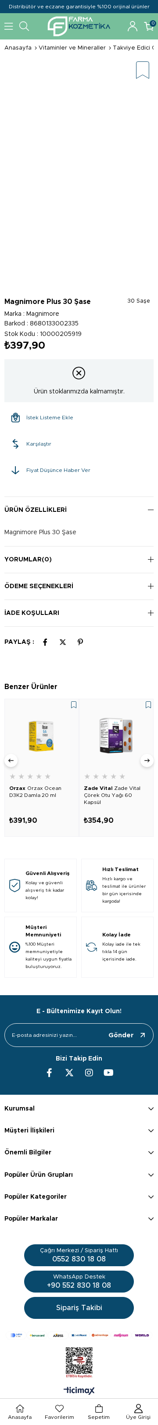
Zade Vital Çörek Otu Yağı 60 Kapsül (112, 795)
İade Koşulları (31, 613)
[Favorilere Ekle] (142, 70)
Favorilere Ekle (73, 704)
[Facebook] (49, 1073)
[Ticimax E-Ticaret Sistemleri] (79, 1391)
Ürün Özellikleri (35, 510)
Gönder (121, 1035)
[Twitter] (69, 1073)
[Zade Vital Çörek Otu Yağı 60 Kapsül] (116, 736)
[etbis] (79, 1362)
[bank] (79, 1335)
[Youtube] (109, 1073)
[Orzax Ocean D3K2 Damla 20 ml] (41, 736)
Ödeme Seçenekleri (38, 586)
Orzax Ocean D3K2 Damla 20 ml (35, 792)
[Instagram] (89, 1073)
